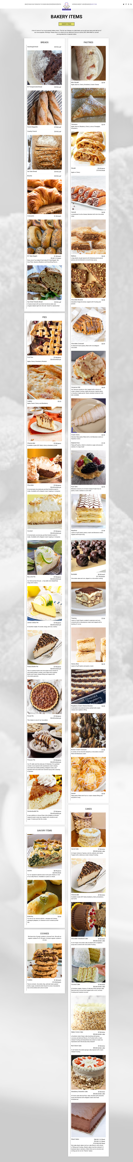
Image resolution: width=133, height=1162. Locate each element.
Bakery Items (93, 4)
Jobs (78, 4)
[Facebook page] (126, 4)
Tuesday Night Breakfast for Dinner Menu (38, 4)
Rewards (87, 4)
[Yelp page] (131, 4)
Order (51, 4)
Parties (59, 4)
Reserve (55, 4)
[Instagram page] (128, 4)
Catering (74, 4)
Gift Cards (82, 4)
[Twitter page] (123, 4)
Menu (26, 4)
